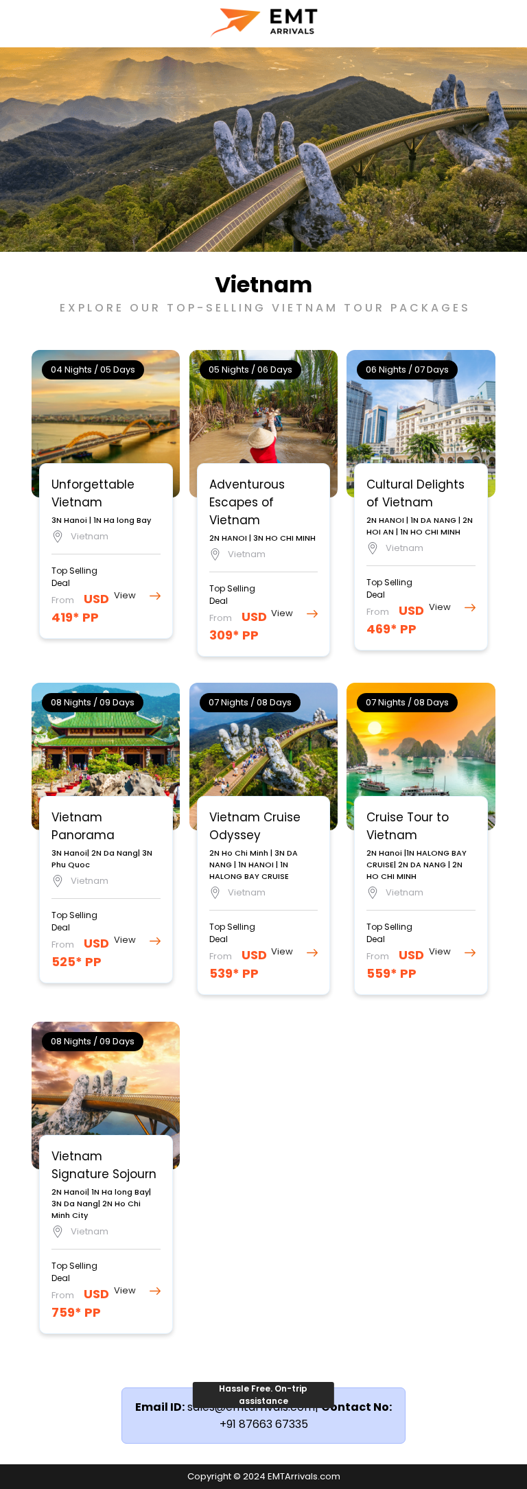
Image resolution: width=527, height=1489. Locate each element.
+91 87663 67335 (264, 1424)
